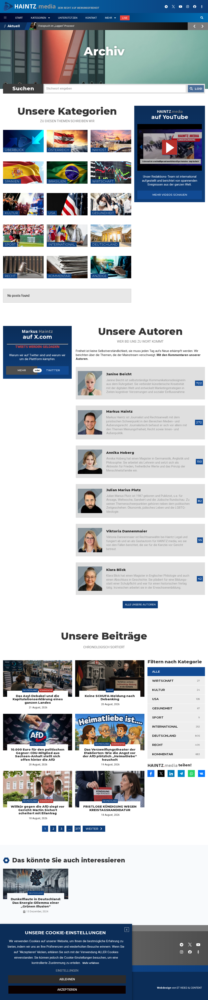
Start (19, 17)
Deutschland (30, 690)
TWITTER (53, 370)
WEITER (92, 829)
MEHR (21, 370)
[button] (202, 18)
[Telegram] (166, 6)
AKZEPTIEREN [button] (67, 989)
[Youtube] (181, 6)
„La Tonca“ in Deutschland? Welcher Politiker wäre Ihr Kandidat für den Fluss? (81, 26)
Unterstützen (67, 17)
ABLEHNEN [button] (67, 979)
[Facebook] (195, 6)
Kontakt (91, 17)
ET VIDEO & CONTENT (189, 987)
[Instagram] (188, 6)
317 (77, 829)
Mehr (108, 17)
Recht (110, 690)
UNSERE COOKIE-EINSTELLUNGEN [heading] (65, 932)
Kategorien (38, 17)
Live (124, 17)
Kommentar (46, 690)
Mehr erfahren (90, 963)
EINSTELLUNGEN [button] (67, 970)
